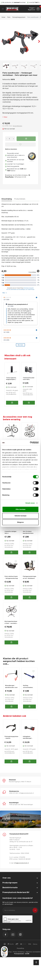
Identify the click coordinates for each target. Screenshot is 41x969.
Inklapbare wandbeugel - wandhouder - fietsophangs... (28, 737)
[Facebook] (5, 935)
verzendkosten (11, 394)
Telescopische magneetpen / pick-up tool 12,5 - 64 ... (11, 379)
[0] (38, 9)
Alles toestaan (20, 509)
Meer (5, 117)
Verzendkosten (17, 126)
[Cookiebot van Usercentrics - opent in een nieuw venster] (30, 442)
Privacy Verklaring (18, 952)
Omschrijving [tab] (6, 199)
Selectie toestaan (20, 516)
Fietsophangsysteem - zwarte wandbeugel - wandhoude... (11, 737)
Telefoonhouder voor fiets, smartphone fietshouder (28, 379)
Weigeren (20, 522)
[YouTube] (13, 934)
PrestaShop (20, 948)
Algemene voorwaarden (33, 952)
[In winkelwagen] (12, 403)
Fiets (8, 17)
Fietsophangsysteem (18, 17)
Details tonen (30, 503)
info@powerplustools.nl (21, 863)
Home (3, 17)
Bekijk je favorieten (11, 149)
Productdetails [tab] (19, 199)
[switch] (36, 482)
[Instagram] (20, 934)
